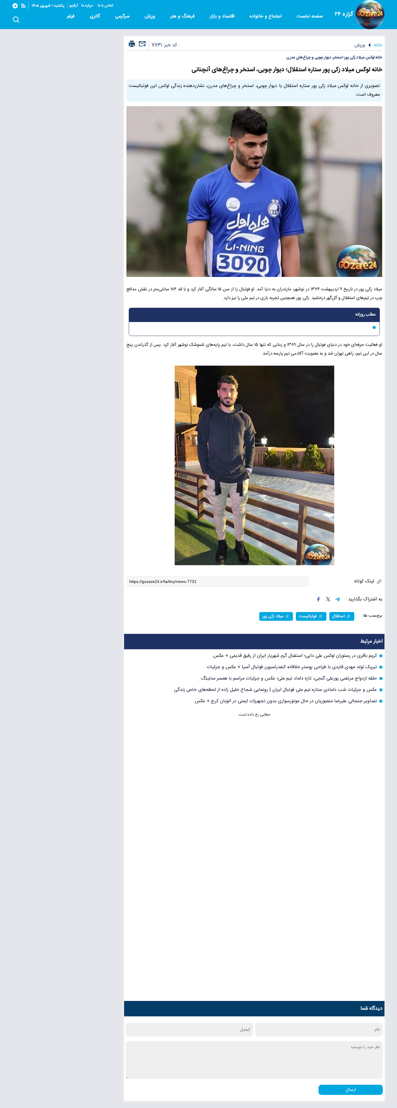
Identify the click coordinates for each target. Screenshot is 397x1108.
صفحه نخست (310, 16)
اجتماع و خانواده (266, 16)
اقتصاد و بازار (223, 16)
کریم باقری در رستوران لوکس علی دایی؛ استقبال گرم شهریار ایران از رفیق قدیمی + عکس (295, 656)
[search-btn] (16, 20)
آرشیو (73, 6)
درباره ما (87, 6)
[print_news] (131, 44)
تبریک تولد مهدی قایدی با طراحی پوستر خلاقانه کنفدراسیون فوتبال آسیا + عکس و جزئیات (292, 667)
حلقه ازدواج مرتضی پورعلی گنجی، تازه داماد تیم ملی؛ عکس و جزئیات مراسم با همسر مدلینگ (289, 678)
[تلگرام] (15, 5)
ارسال (351, 1090)
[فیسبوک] (318, 599)
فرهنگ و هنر (183, 16)
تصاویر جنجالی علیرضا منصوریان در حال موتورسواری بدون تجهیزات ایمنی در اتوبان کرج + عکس (286, 701)
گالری (95, 16)
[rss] (23, 5)
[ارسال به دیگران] (141, 46)
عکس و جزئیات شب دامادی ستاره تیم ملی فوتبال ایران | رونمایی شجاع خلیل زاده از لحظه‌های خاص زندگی (275, 690)
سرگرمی (123, 16)
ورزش (151, 16)
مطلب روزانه (365, 314)
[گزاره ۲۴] (370, 14)
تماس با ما (106, 6)
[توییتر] (328, 599)
